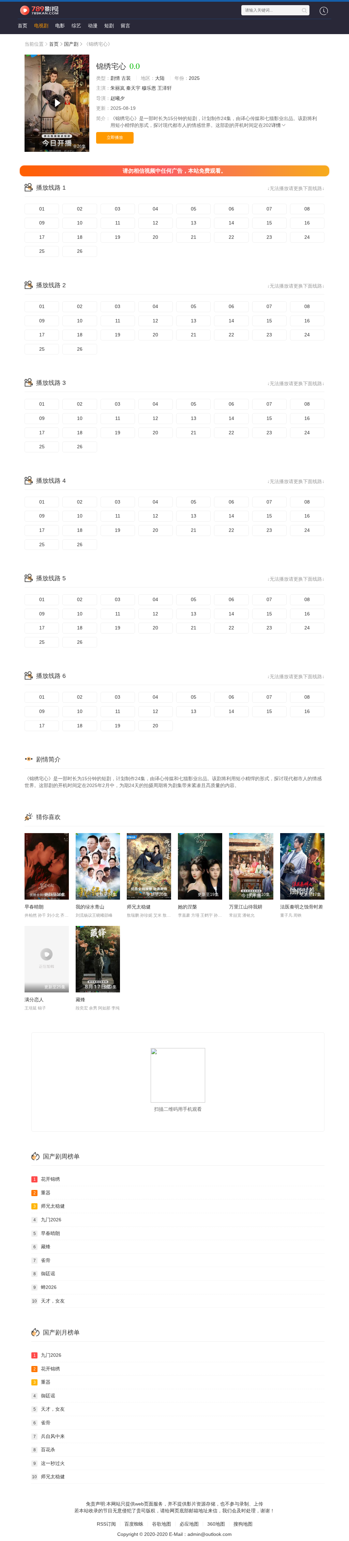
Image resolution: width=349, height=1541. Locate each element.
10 (79, 223)
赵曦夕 (117, 98)
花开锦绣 (46, 1179)
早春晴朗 (34, 907)
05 (193, 209)
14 (231, 223)
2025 (194, 78)
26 (79, 251)
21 (193, 237)
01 (42, 209)
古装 (126, 78)
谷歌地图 (161, 1524)
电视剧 (41, 25)
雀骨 (42, 1260)
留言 (125, 25)
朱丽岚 (117, 88)
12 (155, 223)
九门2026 (47, 1219)
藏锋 (80, 999)
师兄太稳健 (139, 907)
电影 (60, 25)
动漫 (92, 25)
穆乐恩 (149, 88)
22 (231, 237)
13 (193, 223)
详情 (276, 125)
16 (307, 223)
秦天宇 (133, 88)
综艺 (76, 25)
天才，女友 (48, 1301)
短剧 (109, 25)
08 (307, 209)
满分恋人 (34, 999)
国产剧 (71, 44)
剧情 (115, 78)
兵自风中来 (49, 1436)
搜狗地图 (243, 1524)
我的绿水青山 (90, 907)
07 (269, 209)
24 (307, 237)
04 (155, 209)
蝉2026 (45, 1287)
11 (117, 223)
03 (117, 209)
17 (42, 237)
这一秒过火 (49, 1463)
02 (79, 209)
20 (155, 237)
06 (231, 209)
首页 (22, 25)
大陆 (160, 78)
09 (42, 223)
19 (117, 237)
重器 (42, 1192)
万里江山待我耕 (245, 907)
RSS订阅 (106, 1524)
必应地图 (189, 1524)
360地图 (216, 1524)
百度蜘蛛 (133, 1524)
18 (79, 237)
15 (269, 223)
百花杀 (44, 1449)
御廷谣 (44, 1273)
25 (42, 251)
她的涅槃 (187, 907)
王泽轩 (164, 88)
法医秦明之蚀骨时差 (301, 907)
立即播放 (115, 137)
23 (269, 237)
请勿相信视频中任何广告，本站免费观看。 (174, 171)
